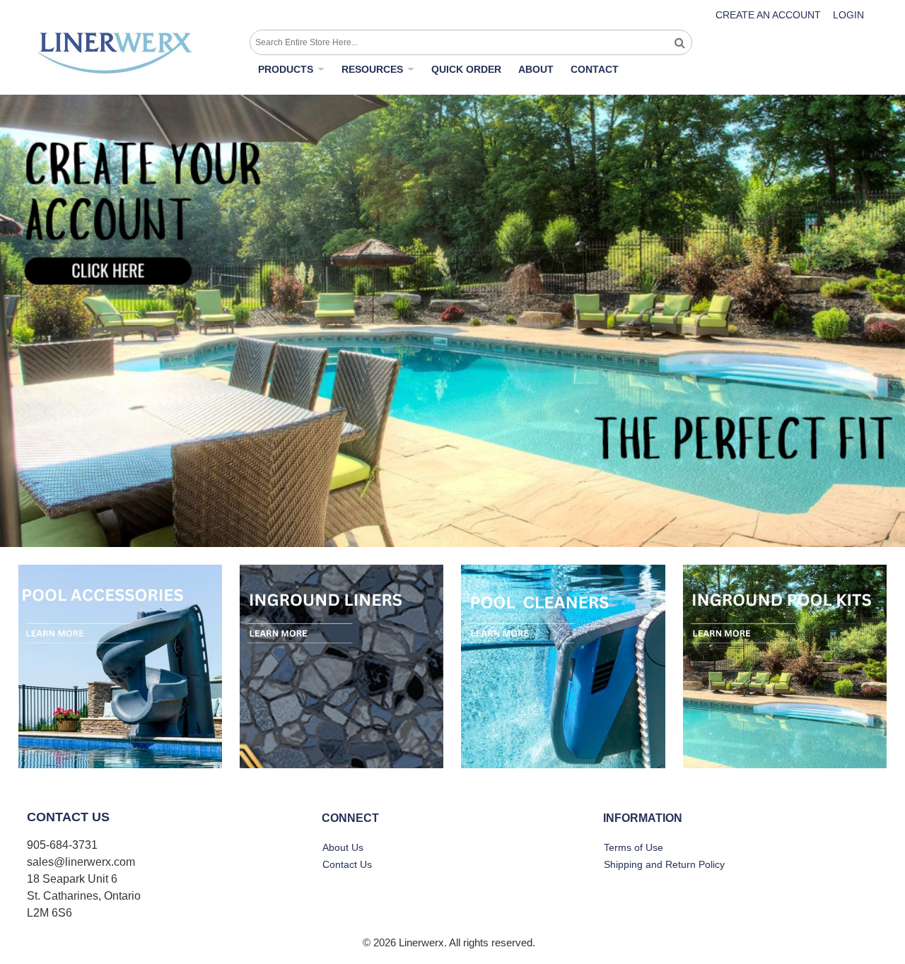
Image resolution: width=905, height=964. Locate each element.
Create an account (768, 14)
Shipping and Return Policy (664, 864)
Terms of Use (633, 847)
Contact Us (347, 864)
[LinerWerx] (115, 53)
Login (848, 14)
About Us (342, 847)
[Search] (679, 42)
